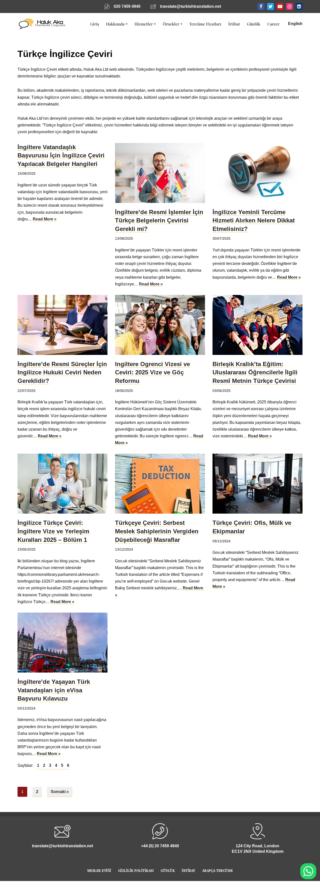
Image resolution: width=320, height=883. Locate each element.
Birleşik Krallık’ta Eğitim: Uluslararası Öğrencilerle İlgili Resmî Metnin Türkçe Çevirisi (255, 372)
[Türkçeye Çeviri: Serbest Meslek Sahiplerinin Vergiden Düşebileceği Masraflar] (160, 484)
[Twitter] (270, 6)
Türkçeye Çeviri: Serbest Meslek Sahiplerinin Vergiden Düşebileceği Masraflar (156, 531)
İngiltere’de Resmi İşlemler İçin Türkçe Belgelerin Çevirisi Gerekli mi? (159, 220)
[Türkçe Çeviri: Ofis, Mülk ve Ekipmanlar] (257, 484)
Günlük (253, 23)
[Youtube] (280, 6)
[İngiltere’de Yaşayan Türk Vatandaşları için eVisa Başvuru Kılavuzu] (63, 643)
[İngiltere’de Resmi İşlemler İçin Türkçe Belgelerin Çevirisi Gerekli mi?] (160, 173)
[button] (127, 24)
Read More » (44, 219)
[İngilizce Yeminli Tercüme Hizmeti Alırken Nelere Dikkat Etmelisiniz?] (257, 173)
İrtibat (234, 23)
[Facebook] (261, 6)
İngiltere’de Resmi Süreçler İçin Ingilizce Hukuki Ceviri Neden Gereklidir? (62, 372)
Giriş (94, 23)
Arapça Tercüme (217, 870)
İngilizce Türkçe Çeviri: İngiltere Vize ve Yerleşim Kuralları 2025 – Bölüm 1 (53, 531)
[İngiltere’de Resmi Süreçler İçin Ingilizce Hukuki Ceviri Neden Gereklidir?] (63, 325)
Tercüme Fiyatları (205, 23)
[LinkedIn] (299, 6)
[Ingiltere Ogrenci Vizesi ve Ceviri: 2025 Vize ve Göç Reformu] (160, 325)
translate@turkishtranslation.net (190, 6)
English (295, 23)
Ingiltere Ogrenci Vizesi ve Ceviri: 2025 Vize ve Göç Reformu (152, 372)
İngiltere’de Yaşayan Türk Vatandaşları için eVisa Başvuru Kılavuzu (54, 690)
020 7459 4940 (127, 6)
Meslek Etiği (99, 870)
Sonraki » (60, 792)
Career (273, 23)
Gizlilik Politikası (136, 870)
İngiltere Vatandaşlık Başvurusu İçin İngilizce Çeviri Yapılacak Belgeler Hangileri (61, 155)
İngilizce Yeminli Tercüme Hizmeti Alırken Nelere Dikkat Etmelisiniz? (253, 220)
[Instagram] (289, 6)
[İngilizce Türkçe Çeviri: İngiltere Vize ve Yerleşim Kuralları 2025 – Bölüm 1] (63, 484)
